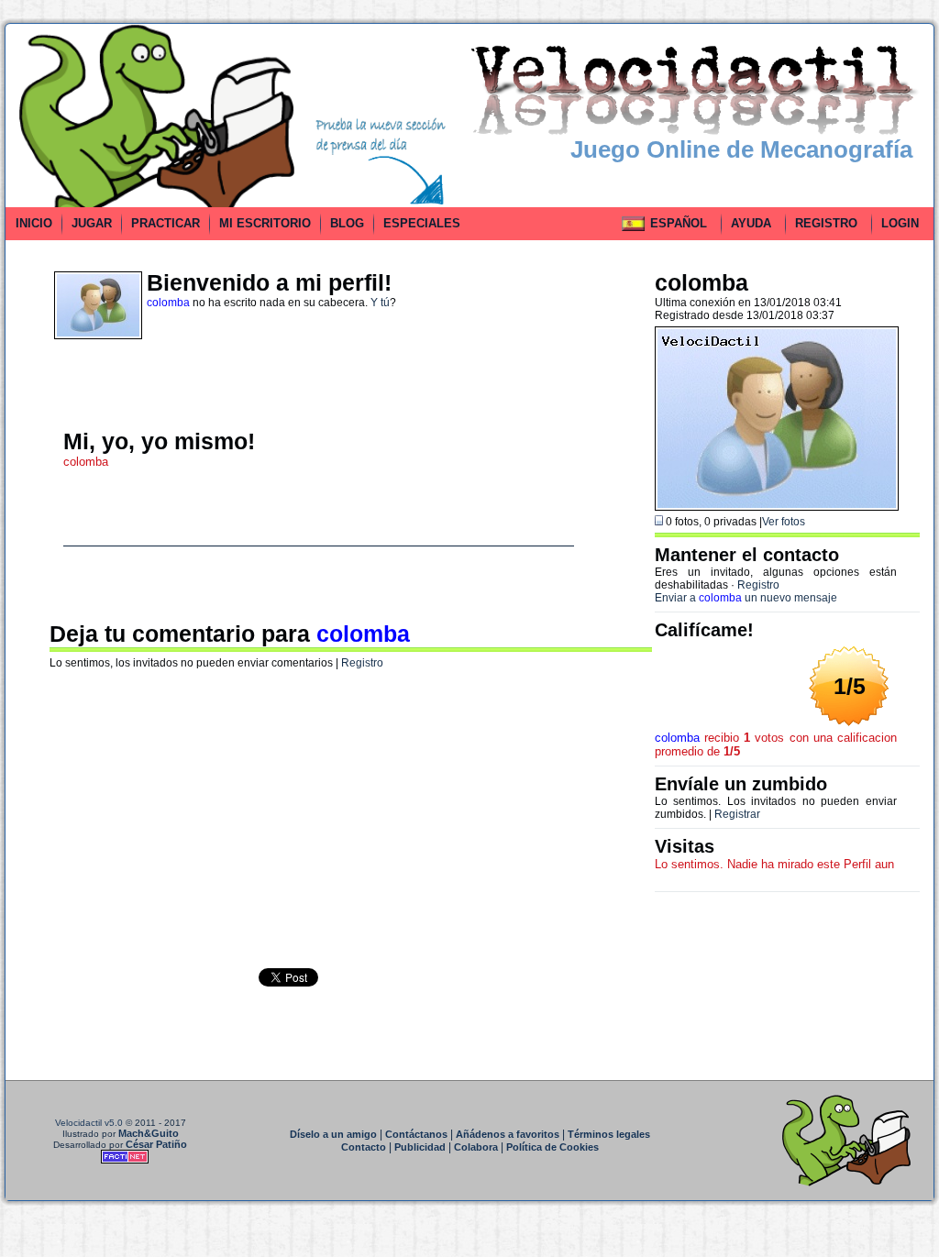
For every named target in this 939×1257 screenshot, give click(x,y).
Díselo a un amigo (333, 1134)
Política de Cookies (552, 1146)
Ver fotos (783, 521)
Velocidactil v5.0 (89, 1123)
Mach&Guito (148, 1133)
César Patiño (156, 1144)
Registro (362, 662)
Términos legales (609, 1134)
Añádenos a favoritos (507, 1134)
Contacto (363, 1146)
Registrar (737, 814)
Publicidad (420, 1146)
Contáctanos (416, 1134)
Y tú (380, 302)
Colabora (476, 1146)
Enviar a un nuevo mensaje (746, 597)
